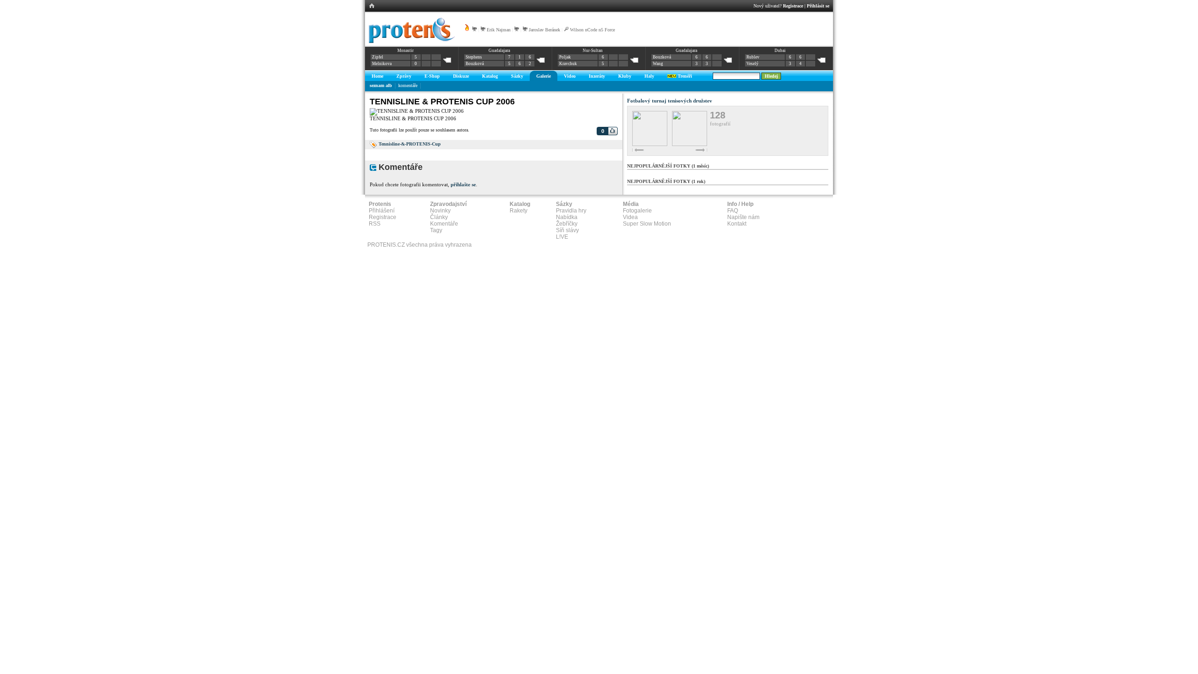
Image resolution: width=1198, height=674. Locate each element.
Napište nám (743, 217)
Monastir (405, 50)
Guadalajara (499, 50)
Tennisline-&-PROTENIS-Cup (410, 144)
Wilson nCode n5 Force (592, 29)
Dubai (780, 50)
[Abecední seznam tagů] (373, 144)
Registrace (793, 5)
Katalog (490, 76)
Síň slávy (567, 230)
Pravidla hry (571, 210)
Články (439, 217)
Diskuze (461, 76)
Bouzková (475, 63)
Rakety (518, 210)
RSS (374, 223)
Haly (649, 76)
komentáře (407, 85)
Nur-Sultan (593, 50)
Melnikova (382, 63)
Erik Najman (499, 29)
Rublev (753, 57)
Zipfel (377, 57)
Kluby (624, 76)
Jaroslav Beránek (544, 29)
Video (570, 76)
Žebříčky (566, 223)
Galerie (543, 76)
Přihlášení (381, 210)
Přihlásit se (818, 5)
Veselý (752, 63)
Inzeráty (597, 76)
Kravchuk (568, 63)
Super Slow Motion (647, 223)
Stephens (474, 57)
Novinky (440, 210)
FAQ (732, 210)
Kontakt (736, 223)
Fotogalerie (637, 210)
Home (377, 76)
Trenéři (684, 76)
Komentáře (444, 223)
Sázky (517, 76)
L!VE (562, 237)
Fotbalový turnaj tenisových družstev (669, 100)
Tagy (436, 230)
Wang (658, 63)
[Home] (410, 41)
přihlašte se (463, 184)
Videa (630, 217)
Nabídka (566, 217)
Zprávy (403, 76)
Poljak (565, 57)
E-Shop (432, 76)
